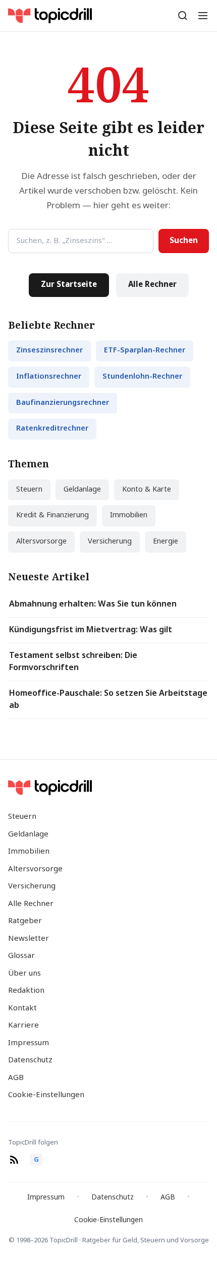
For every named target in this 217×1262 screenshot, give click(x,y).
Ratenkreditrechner (52, 429)
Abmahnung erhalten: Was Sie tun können (93, 604)
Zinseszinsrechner (49, 350)
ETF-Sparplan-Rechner (144, 350)
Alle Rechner (152, 285)
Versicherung (110, 542)
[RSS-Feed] (14, 1160)
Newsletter (28, 939)
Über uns (24, 974)
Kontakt (22, 1008)
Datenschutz (30, 1060)
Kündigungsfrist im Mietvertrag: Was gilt (90, 630)
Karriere (23, 1025)
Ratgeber (25, 921)
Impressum (28, 1043)
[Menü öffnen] (203, 16)
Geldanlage (82, 490)
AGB (16, 1078)
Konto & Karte (146, 490)
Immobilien (128, 515)
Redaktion (26, 991)
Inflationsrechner (48, 377)
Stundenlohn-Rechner (142, 377)
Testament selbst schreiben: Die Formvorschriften (73, 662)
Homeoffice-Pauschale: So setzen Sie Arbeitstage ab (108, 699)
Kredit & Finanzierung (52, 515)
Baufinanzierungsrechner (62, 403)
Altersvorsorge (41, 542)
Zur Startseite (69, 285)
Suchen (184, 241)
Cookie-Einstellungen (46, 1095)
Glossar (21, 956)
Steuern (29, 490)
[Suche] (183, 16)
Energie (165, 542)
